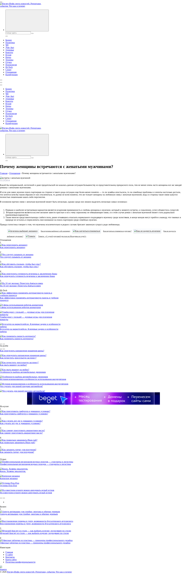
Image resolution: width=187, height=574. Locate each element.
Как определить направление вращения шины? (22, 351)
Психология (11, 65)
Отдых (8, 62)
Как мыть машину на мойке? (13, 365)
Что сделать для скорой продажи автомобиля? (21, 386)
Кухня (8, 55)
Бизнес (8, 40)
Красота (9, 52)
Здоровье (9, 50)
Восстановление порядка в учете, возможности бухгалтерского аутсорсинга (35, 523)
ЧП (6, 45)
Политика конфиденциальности (20, 562)
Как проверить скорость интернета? (17, 338)
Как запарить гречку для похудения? (17, 452)
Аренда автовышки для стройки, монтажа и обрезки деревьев (29, 514)
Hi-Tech (9, 67)
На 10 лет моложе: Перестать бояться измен (20, 286)
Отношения (10, 72)
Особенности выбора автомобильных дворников (23, 372)
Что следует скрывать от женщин (15, 257)
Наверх (3, 569)
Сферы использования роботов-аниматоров (20, 307)
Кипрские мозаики (9, 478)
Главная (9, 552)
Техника (9, 60)
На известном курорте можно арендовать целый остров (26, 493)
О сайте (9, 554)
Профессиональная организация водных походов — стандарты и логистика (35, 464)
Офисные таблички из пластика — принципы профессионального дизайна (35, 543)
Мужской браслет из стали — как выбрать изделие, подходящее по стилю (34, 533)
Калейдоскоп (11, 74)
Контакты (10, 557)
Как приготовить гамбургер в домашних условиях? (24, 414)
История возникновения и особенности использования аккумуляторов (33, 379)
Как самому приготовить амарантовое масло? (21, 433)
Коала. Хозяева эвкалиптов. (13, 471)
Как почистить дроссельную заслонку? (18, 358)
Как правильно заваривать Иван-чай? (17, 442)
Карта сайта (11, 559)
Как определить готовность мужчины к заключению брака (27, 276)
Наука (8, 57)
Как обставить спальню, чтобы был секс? (19, 266)
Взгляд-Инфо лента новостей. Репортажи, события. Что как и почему (39, 572)
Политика (10, 42)
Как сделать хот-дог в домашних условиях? (20, 423)
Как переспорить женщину (12, 247)
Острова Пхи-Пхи (8, 485)
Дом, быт (9, 47)
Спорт (8, 70)
